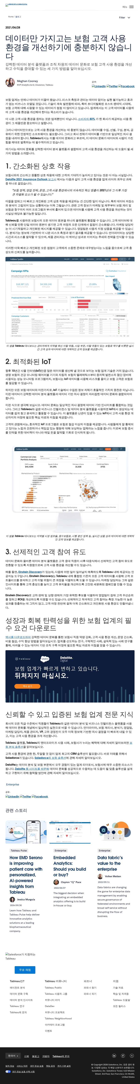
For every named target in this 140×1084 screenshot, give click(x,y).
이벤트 (48, 1030)
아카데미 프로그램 (55, 1024)
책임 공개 (50, 1065)
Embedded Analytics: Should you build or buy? (69, 866)
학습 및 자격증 (121, 993)
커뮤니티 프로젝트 (55, 1012)
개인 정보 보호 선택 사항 (23, 1071)
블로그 (18, 16)
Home (10, 16)
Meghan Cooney (27, 81)
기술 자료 (118, 987)
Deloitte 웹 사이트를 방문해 (32, 769)
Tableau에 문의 (18, 1012)
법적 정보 (9, 1065)
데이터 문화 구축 (19, 993)
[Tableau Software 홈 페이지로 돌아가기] (17, 3)
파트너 (88, 981)
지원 (115, 981)
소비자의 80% (86, 119)
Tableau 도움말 (121, 999)
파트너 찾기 (90, 987)
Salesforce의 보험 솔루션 (50, 758)
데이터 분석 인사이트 (21, 999)
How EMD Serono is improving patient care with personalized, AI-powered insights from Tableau (26, 875)
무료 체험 (25, 970)
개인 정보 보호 (36, 1065)
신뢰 (26, 1056)
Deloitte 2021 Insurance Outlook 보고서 (30, 179)
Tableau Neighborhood (58, 1018)
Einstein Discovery (30, 572)
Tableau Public (53, 987)
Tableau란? (17, 981)
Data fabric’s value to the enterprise (110, 863)
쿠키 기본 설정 (64, 1065)
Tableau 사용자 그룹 (56, 993)
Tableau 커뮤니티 (56, 981)
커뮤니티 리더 (52, 999)
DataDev (49, 1006)
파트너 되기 (90, 993)
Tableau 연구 (17, 1006)
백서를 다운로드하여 (18, 637)
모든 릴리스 (119, 1006)
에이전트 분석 (17, 987)
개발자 (46, 1056)
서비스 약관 (22, 1065)
